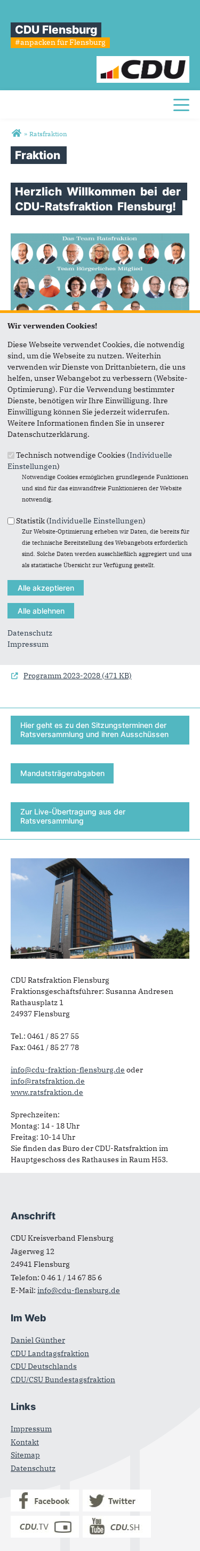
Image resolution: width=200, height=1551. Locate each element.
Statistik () (81, 520)
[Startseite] (143, 61)
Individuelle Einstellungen (96, 520)
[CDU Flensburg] (16, 133)
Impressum (28, 644)
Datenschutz (29, 633)
